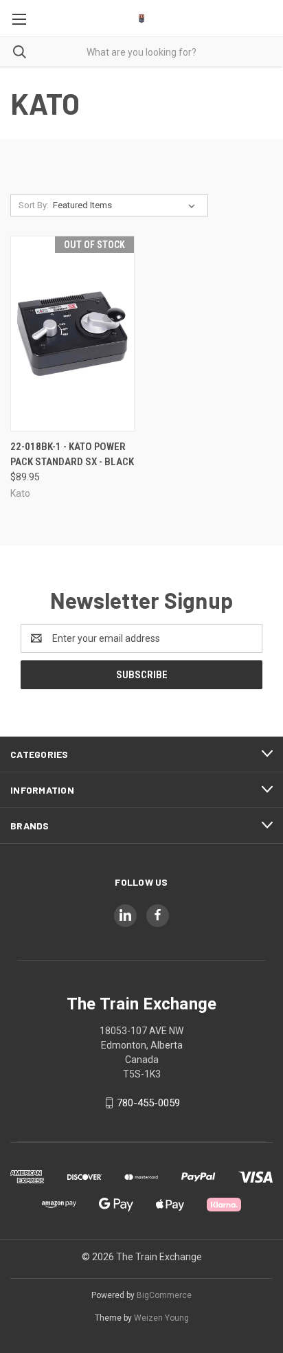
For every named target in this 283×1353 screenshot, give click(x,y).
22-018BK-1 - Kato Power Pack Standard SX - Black (72, 454)
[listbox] (127, 205)
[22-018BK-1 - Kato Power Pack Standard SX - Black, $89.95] (72, 333)
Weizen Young (161, 1318)
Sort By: (34, 205)
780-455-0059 (148, 1103)
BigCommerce (164, 1295)
